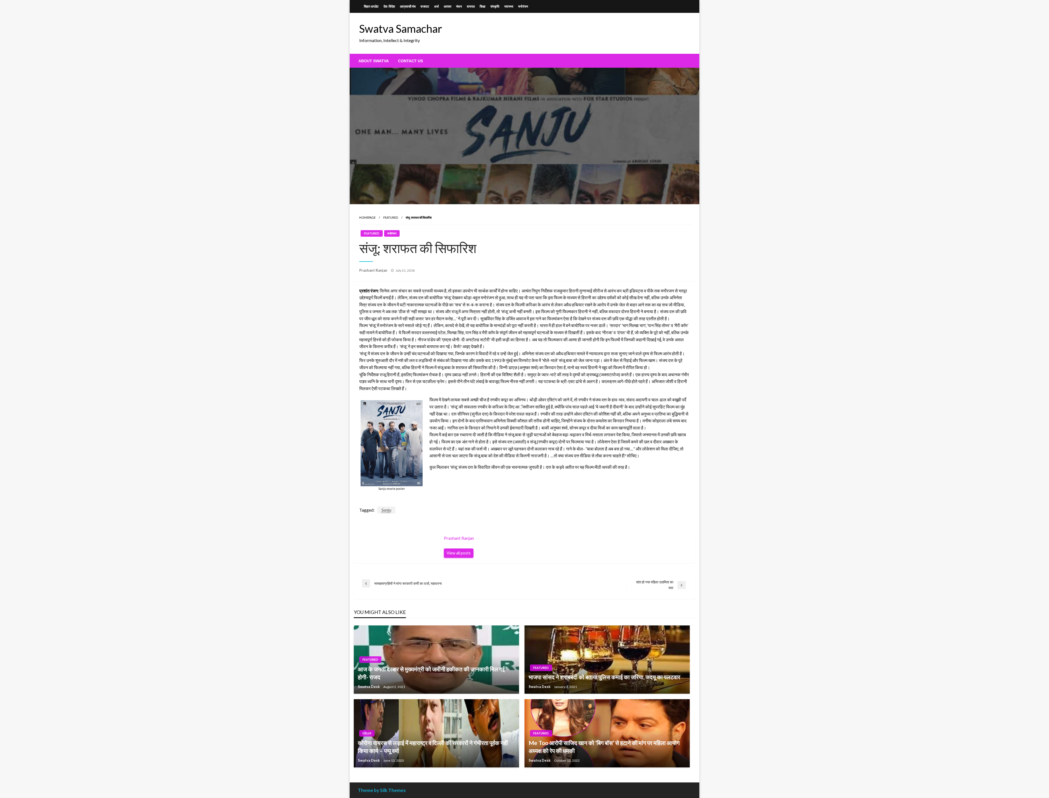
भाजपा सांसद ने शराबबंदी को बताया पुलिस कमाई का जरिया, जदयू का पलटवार (604, 677)
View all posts (459, 553)
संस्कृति (494, 6)
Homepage (367, 217)
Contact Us (410, 61)
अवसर (447, 6)
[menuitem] (373, 61)
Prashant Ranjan (373, 270)
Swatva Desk (369, 686)
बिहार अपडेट (371, 6)
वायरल (471, 6)
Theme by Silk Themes (382, 790)
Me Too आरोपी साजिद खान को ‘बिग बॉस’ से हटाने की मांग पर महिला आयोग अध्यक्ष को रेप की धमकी (604, 746)
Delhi (367, 733)
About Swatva (373, 61)
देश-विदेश (389, 6)
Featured (390, 217)
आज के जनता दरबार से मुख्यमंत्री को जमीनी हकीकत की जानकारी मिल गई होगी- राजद (431, 673)
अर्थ (436, 6)
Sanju (386, 509)
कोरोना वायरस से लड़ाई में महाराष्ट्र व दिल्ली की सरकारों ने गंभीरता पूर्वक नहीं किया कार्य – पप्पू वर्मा (433, 746)
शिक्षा (482, 6)
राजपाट (424, 6)
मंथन (459, 6)
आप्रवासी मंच (408, 6)
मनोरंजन (523, 6)
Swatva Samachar (400, 28)
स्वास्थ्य (508, 6)
